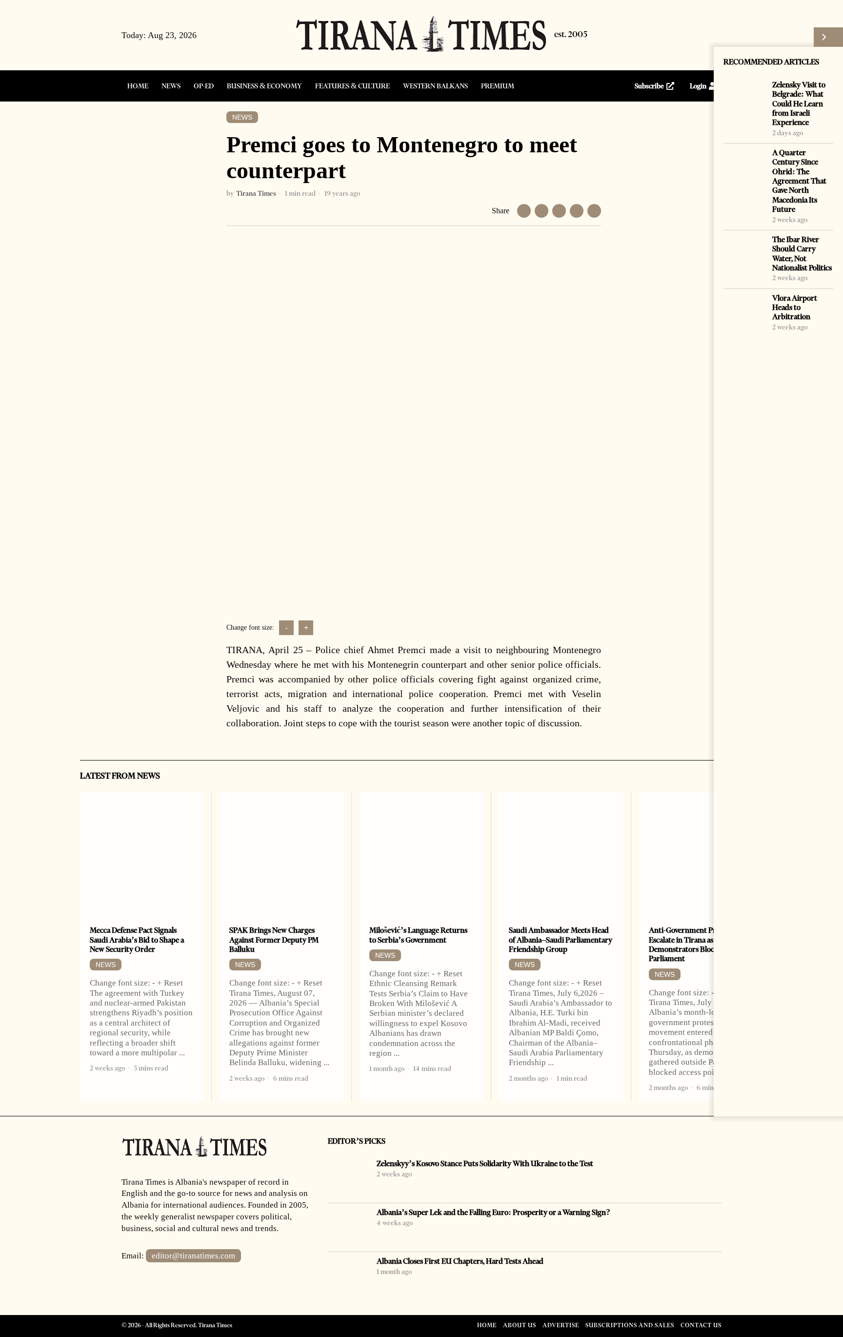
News (242, 117)
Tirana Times (256, 193)
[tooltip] (667, 35)
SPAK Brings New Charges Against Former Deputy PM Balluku (274, 940)
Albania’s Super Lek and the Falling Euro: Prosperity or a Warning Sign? (493, 1212)
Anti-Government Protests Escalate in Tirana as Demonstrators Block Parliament (692, 944)
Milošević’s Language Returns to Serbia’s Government (418, 935)
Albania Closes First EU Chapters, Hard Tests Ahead (460, 1261)
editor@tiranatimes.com (193, 1255)
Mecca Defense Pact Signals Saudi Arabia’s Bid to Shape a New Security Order (137, 940)
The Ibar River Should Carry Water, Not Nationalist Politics (802, 253)
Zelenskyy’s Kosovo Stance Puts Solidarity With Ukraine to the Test (485, 1163)
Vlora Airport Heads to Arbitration (794, 307)
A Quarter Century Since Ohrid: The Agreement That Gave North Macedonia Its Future (799, 181)
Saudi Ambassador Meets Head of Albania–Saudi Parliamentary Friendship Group (560, 940)
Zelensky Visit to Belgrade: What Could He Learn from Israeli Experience (798, 103)
